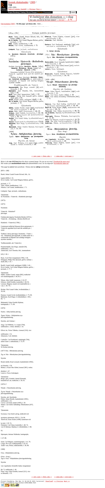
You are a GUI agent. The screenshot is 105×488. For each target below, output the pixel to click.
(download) (49, 481)
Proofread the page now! (62, 161)
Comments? (47, 12)
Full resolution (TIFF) (8, 24)
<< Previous (31, 9)
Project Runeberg (13, 12)
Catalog (23, 12)
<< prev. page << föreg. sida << (41, 156)
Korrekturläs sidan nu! (61, 163)
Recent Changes (32, 12)
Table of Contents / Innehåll (17, 9)
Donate (40, 12)
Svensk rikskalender (18, 2)
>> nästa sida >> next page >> (64, 156)
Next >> (39, 9)
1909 (32, 2)
